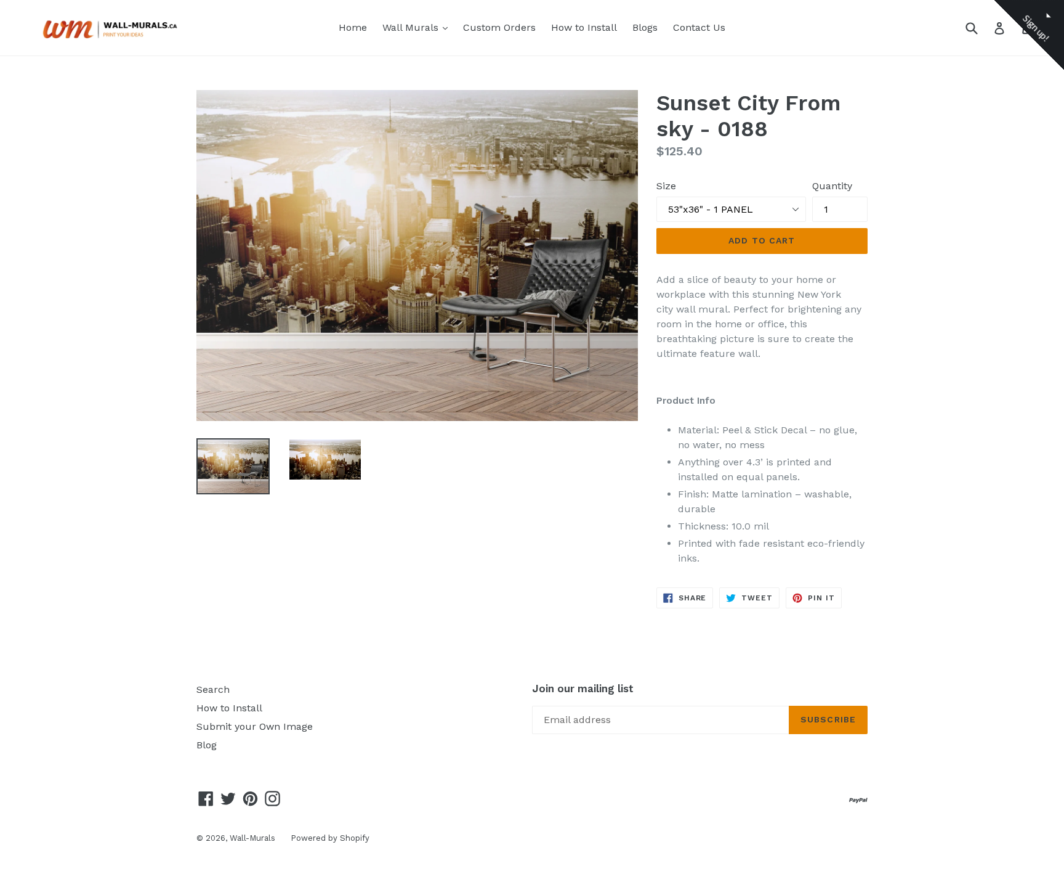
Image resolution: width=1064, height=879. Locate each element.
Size (666, 186)
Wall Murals (418, 27)
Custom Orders (499, 27)
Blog (206, 745)
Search (213, 689)
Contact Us (699, 27)
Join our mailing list (583, 688)
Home (353, 27)
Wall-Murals (252, 838)
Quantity (832, 186)
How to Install (584, 27)
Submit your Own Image (254, 726)
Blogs (645, 27)
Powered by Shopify (330, 838)
